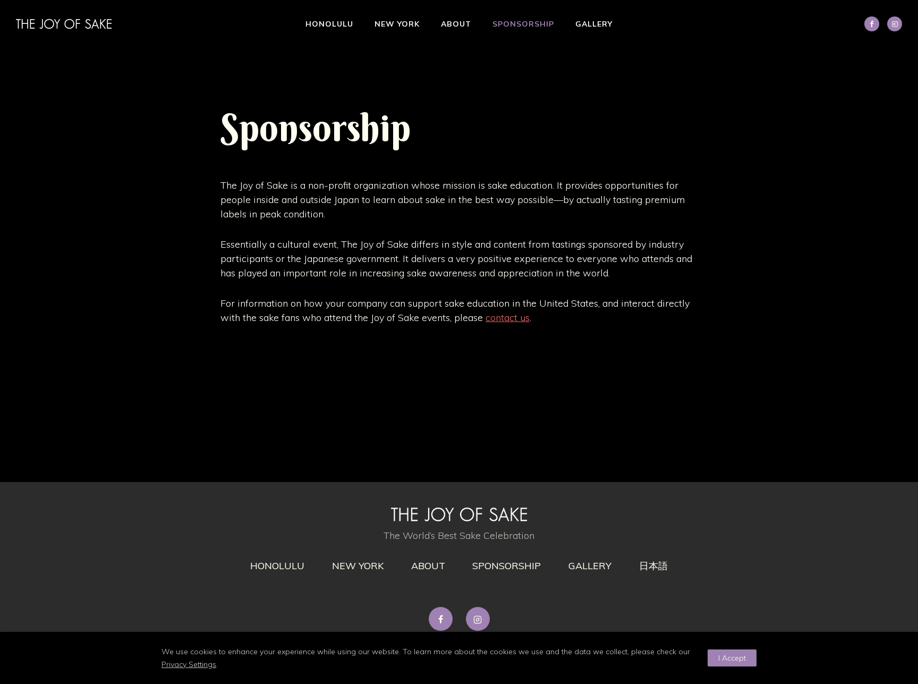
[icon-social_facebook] (874, 23)
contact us (508, 317)
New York (397, 24)
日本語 (653, 566)
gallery (589, 566)
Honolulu (329, 24)
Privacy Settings (189, 664)
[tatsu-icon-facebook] (443, 619)
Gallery (594, 24)
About (456, 24)
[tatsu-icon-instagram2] (894, 23)
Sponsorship (523, 24)
